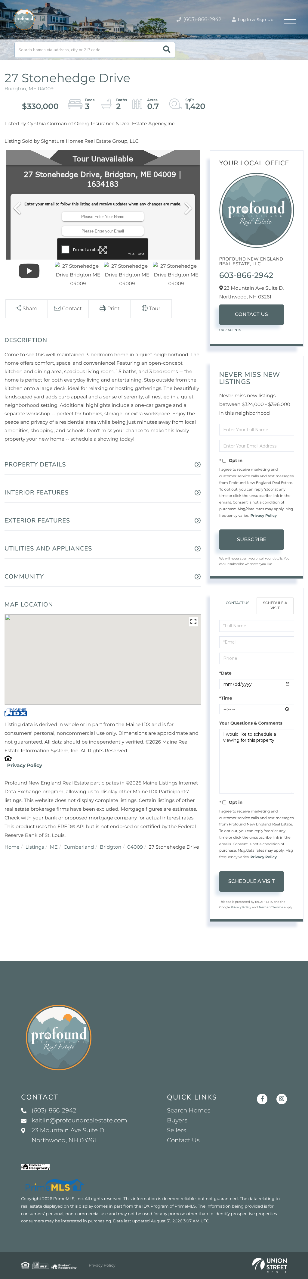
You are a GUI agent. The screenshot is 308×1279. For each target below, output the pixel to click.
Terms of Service (271, 907)
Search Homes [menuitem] (188, 1110)
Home (12, 847)
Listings (34, 847)
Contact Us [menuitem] (183, 1140)
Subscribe (251, 539)
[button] (167, 50)
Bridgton (111, 847)
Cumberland (78, 847)
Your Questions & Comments (250, 723)
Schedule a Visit (275, 605)
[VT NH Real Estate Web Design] (269, 1265)
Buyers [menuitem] (177, 1120)
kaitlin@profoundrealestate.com (79, 1120)
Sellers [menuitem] (176, 1130)
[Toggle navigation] (290, 19)
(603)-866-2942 (201, 20)
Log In (244, 19)
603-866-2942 (246, 275)
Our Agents (230, 330)
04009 (135, 847)
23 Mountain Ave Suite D (68, 1135)
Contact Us (251, 314)
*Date (225, 673)
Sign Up (265, 19)
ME (54, 847)
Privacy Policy (24, 766)
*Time (225, 698)
